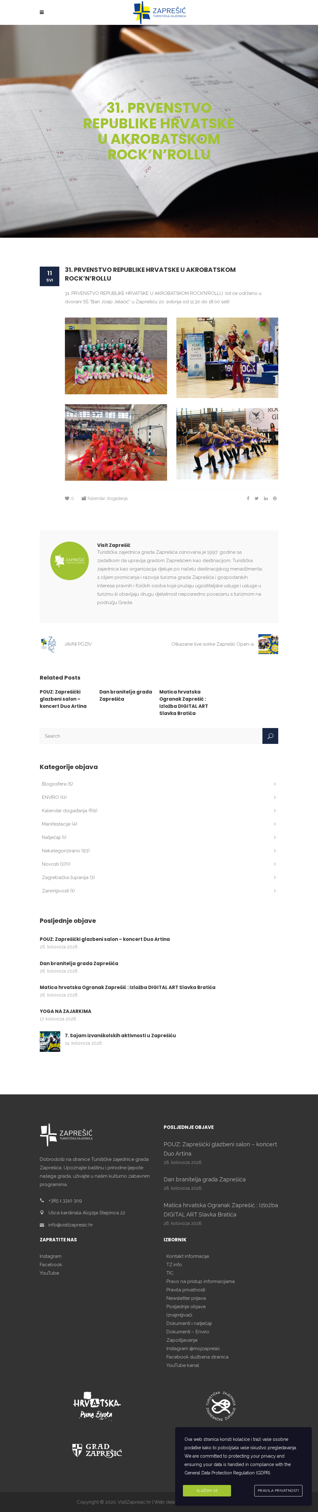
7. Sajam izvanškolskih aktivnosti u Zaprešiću (120, 1035)
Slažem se (207, 1490)
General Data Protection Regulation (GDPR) (227, 1472)
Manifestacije (56, 824)
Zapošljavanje (182, 1340)
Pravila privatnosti (185, 1290)
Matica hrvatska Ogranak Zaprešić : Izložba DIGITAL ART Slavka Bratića (128, 987)
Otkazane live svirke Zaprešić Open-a (212, 644)
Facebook (51, 1264)
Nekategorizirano (61, 851)
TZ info (174, 1264)
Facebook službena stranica (197, 1357)
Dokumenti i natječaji (189, 1323)
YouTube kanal (182, 1365)
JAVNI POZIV (78, 644)
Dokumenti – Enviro (187, 1332)
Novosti (50, 864)
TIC (170, 1273)
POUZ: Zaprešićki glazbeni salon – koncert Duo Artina (63, 699)
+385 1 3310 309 (65, 1200)
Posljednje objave (186, 1306)
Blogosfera (54, 784)
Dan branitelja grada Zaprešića (79, 963)
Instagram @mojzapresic (193, 1348)
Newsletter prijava (186, 1298)
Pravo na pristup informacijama (200, 1281)
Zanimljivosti (55, 891)
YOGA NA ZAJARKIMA (65, 1011)
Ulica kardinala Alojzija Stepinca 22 (86, 1213)
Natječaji (51, 837)
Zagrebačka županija (65, 877)
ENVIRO (50, 797)
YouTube (49, 1273)
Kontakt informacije (187, 1256)
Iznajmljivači (179, 1315)
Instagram (50, 1256)
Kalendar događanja (108, 498)
